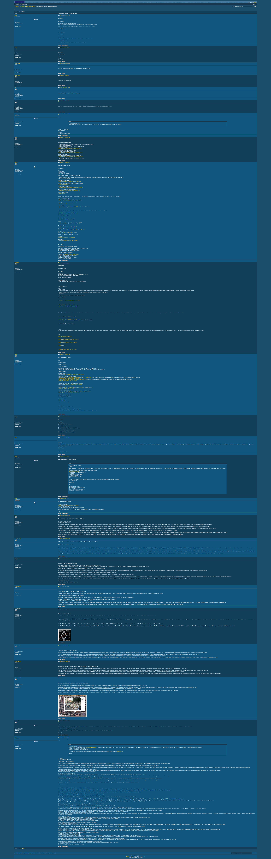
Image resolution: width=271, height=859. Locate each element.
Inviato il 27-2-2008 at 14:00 (65, 15)
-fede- (16, 47)
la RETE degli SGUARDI (30, 6)
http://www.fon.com (61, 345)
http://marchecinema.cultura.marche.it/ (71, 254)
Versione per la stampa (18, 9)
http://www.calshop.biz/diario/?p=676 (65, 215)
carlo (16, 15)
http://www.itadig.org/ (62, 400)
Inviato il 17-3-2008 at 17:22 (65, 661)
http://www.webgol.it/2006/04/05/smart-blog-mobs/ (74, 374)
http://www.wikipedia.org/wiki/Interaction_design (67, 316)
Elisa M (16, 162)
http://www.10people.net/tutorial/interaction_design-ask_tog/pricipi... (71, 319)
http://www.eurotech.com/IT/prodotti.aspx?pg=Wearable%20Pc (70, 222)
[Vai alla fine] (255, 6)
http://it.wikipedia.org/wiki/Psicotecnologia (66, 304)
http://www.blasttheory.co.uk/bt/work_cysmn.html (67, 232)
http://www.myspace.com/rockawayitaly (65, 219)
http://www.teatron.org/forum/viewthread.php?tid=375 (68, 505)
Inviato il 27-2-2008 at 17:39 (65, 63)
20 (24, 11)
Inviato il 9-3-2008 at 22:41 (64, 498)
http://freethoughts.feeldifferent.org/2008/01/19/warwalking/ (69, 378)
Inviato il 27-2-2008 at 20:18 (65, 100)
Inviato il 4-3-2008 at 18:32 (64, 437)
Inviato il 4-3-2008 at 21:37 (64, 456)
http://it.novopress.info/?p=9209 (64, 184)
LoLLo (16, 515)
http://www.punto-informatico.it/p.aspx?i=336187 (67, 342)
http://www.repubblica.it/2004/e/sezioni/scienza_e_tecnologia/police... (71, 206)
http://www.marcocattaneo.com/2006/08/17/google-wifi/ (68, 339)
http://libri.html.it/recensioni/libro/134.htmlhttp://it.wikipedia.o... (70, 200)
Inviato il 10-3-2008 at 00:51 (65, 515)
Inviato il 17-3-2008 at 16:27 (64, 609)
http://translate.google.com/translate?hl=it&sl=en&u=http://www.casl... (78, 377)
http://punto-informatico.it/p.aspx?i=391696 (73, 384)
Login (255, 2)
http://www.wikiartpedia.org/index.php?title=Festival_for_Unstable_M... (71, 229)
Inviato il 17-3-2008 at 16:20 (64, 586)
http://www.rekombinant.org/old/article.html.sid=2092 (70, 300)
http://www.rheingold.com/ (63, 199)
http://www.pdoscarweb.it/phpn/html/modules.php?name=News (70, 392)
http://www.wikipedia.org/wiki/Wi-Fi (64, 336)
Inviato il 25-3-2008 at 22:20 (65, 720)
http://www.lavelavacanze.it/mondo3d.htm (66, 388)
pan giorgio (17, 262)
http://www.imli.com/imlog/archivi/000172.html (67, 207)
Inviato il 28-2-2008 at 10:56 (65, 354)
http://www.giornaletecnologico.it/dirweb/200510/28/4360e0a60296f (78, 391)
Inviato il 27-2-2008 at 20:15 (65, 87)
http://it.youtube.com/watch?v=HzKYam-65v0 (69, 240)
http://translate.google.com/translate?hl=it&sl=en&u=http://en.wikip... (72, 379)
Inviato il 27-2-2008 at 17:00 (65, 47)
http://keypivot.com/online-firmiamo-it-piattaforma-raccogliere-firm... (71, 187)
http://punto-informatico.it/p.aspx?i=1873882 (66, 237)
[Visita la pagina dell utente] (63, 45)
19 (23, 11)
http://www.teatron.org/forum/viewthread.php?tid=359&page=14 (70, 156)
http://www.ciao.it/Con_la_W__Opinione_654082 (67, 349)
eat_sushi (16, 720)
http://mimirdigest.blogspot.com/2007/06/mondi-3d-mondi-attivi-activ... (78, 387)
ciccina (16, 354)
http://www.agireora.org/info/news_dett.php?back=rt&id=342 (69, 181)
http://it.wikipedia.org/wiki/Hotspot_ (64, 218)
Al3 (15, 87)
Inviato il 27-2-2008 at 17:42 (65, 75)
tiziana (16, 437)
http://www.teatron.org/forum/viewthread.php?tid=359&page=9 (70, 148)
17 (21, 11)
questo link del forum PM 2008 (81, 726)
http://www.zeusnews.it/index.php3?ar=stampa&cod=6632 (69, 190)
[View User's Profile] (59, 45)
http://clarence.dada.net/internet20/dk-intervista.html (68, 306)
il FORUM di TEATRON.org (20, 6)
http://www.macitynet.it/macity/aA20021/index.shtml (68, 212)
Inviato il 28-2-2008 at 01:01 (65, 162)
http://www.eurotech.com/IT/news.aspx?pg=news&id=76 (69, 223)
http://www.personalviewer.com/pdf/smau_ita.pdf (67, 226)
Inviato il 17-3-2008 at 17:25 (64, 678)
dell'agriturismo (110, 730)
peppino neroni (17, 538)
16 (19, 11)
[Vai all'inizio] (256, 853)
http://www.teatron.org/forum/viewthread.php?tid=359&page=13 (70, 152)
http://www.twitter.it (61, 193)
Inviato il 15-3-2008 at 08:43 (65, 538)
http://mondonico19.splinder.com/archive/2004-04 (67, 203)
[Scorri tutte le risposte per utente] (66, 45)
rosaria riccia (17, 63)
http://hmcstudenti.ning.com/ (74, 471)
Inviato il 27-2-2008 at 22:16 (65, 137)
